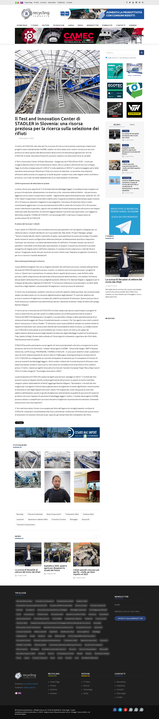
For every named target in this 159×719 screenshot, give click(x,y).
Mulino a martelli (40, 632)
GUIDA (71, 25)
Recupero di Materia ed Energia (61, 605)
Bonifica (68, 658)
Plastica (88, 653)
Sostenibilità (57, 619)
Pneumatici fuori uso (84, 627)
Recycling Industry (26, 710)
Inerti (60, 658)
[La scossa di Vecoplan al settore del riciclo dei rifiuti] (28, 554)
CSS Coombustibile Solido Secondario (81, 636)
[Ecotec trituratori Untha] (115, 90)
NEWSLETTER (93, 25)
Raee (52, 658)
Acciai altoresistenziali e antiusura (54, 649)
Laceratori (20, 519)
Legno (27, 658)
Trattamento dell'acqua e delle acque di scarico (65, 645)
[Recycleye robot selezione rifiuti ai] (134, 90)
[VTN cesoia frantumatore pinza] (134, 110)
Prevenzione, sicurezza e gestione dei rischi (31, 605)
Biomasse (92, 614)
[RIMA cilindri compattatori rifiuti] (115, 110)
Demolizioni (104, 614)
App (49, 636)
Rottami (19, 610)
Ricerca (51, 653)
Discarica (72, 649)
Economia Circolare (59, 519)
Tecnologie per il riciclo (65, 653)
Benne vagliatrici (83, 632)
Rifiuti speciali (60, 636)
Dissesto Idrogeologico (88, 649)
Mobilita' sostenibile (24, 645)
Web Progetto (21, 714)
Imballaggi (96, 632)
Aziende (53, 693)
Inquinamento (21, 636)
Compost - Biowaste (40, 658)
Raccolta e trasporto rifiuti (26, 653)
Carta (18, 614)
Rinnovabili (103, 649)
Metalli (79, 653)
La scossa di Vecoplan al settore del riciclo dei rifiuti (27, 571)
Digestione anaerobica (88, 640)
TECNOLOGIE (58, 25)
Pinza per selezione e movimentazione (47, 640)
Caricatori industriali (24, 632)
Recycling (20, 514)
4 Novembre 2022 (26, 138)
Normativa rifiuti (57, 614)
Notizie (125, 145)
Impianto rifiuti (82, 601)
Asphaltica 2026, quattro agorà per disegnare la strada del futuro (55, 568)
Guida (85, 693)
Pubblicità (61, 2)
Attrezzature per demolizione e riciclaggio (52, 610)
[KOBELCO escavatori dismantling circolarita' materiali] (115, 71)
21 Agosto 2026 (111, 286)
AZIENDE (133, 25)
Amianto (42, 653)
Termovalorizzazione (41, 619)
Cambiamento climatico (73, 619)
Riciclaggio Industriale (78, 610)
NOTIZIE (45, 25)
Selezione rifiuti (40, 645)
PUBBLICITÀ (107, 25)
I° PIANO (34, 25)
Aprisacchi (85, 519)
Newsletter (52, 2)
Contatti (69, 2)
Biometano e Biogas (102, 653)
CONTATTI (120, 25)
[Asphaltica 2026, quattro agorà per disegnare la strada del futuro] (57, 552)
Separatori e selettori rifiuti (38, 519)
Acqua (32, 636)
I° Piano (125, 131)
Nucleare (41, 636)
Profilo (36, 2)
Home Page (28, 2)
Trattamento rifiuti (72, 514)
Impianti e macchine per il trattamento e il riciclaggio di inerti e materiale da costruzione (60, 623)
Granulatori (30, 610)
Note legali (121, 693)
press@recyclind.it (31, 684)
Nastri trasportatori (54, 514)
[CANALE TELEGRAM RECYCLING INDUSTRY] (124, 219)
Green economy (81, 605)
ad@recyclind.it (29, 687)
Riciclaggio (74, 519)
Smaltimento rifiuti (67, 632)
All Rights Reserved (40, 710)
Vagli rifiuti (53, 632)
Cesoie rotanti (101, 619)
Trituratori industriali (34, 514)
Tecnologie (126, 178)
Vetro (19, 658)
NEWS (132, 125)
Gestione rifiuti (88, 514)
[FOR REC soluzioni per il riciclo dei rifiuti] (101, 14)
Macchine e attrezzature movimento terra (58, 627)
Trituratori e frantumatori (26, 525)
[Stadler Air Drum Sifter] (134, 71)
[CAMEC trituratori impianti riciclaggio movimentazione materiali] (79, 36)
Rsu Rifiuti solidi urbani (90, 658)
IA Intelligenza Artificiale (98, 610)
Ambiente (88, 619)
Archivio (43, 2)
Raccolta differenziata (24, 601)
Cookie (119, 697)
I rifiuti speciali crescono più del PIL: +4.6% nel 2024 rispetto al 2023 (86, 572)
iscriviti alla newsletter (130, 618)
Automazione (29, 614)
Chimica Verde (43, 614)
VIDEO (80, 25)
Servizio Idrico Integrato (93, 645)
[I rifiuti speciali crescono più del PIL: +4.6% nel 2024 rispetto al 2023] (86, 554)
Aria (76, 658)
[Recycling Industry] (35, 13)
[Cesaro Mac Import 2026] (57, 432)
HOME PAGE (22, 25)
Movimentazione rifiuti (65, 601)
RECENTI (117, 125)
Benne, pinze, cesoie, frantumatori (28, 627)
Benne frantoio (22, 649)
